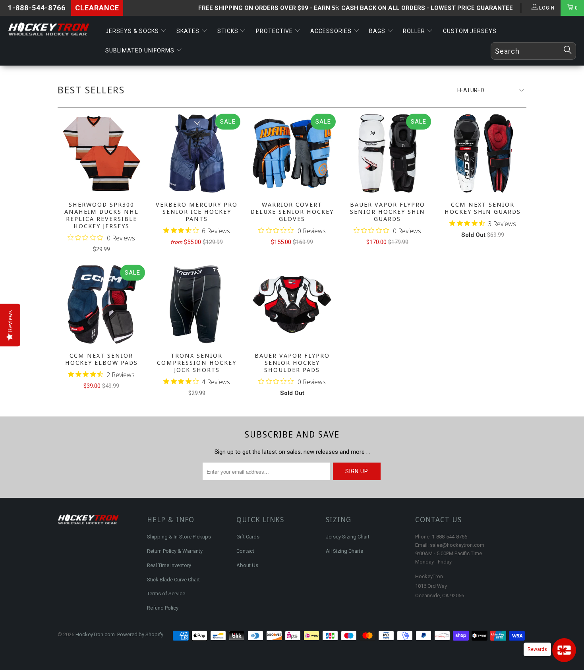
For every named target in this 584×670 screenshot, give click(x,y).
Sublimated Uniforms (140, 50)
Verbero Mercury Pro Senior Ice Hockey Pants (196, 153)
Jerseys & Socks (133, 31)
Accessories (331, 31)
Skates (188, 31)
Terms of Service (166, 593)
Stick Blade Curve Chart (173, 580)
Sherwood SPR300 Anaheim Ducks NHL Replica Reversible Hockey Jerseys (101, 153)
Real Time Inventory (169, 565)
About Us (247, 565)
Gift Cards (247, 537)
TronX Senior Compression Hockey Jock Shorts (196, 304)
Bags (378, 31)
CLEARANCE (97, 8)
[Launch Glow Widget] (564, 650)
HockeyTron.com (95, 634)
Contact (245, 551)
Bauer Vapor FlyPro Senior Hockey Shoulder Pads (292, 304)
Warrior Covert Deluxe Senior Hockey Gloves (292, 153)
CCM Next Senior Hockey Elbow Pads (101, 304)
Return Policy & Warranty (175, 551)
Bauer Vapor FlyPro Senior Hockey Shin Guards (387, 153)
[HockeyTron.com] (50, 29)
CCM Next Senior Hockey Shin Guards (482, 153)
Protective (275, 31)
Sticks (228, 31)
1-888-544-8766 (37, 8)
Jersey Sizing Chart (347, 537)
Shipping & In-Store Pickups (179, 537)
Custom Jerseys (470, 31)
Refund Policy (162, 608)
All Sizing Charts (344, 551)
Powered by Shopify (140, 634)
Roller (415, 31)
